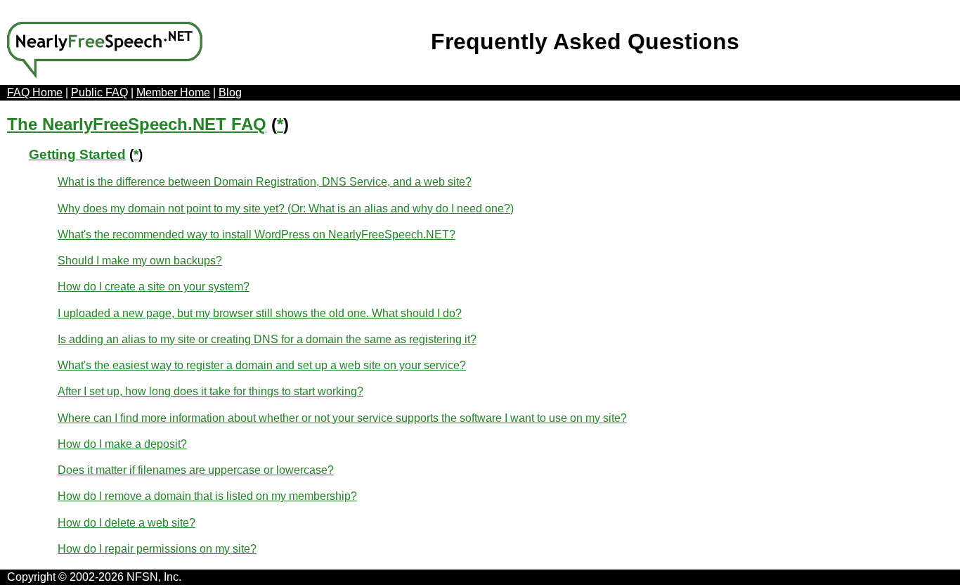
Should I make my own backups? (140, 260)
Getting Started (77, 154)
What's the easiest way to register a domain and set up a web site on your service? (262, 365)
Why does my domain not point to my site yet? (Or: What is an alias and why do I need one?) (286, 208)
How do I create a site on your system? (153, 286)
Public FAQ (99, 92)
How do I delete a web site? (126, 523)
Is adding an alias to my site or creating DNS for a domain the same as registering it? (267, 339)
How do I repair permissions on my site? (157, 549)
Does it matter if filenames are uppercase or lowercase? (196, 470)
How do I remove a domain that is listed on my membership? (207, 496)
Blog (230, 92)
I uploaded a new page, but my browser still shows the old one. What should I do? (260, 313)
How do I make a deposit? (122, 444)
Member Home (173, 92)
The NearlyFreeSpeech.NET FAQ (136, 124)
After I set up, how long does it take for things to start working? (210, 391)
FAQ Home (35, 92)
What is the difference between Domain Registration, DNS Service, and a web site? (265, 182)
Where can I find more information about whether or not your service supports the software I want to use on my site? (342, 418)
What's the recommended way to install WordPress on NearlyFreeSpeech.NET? (256, 234)
